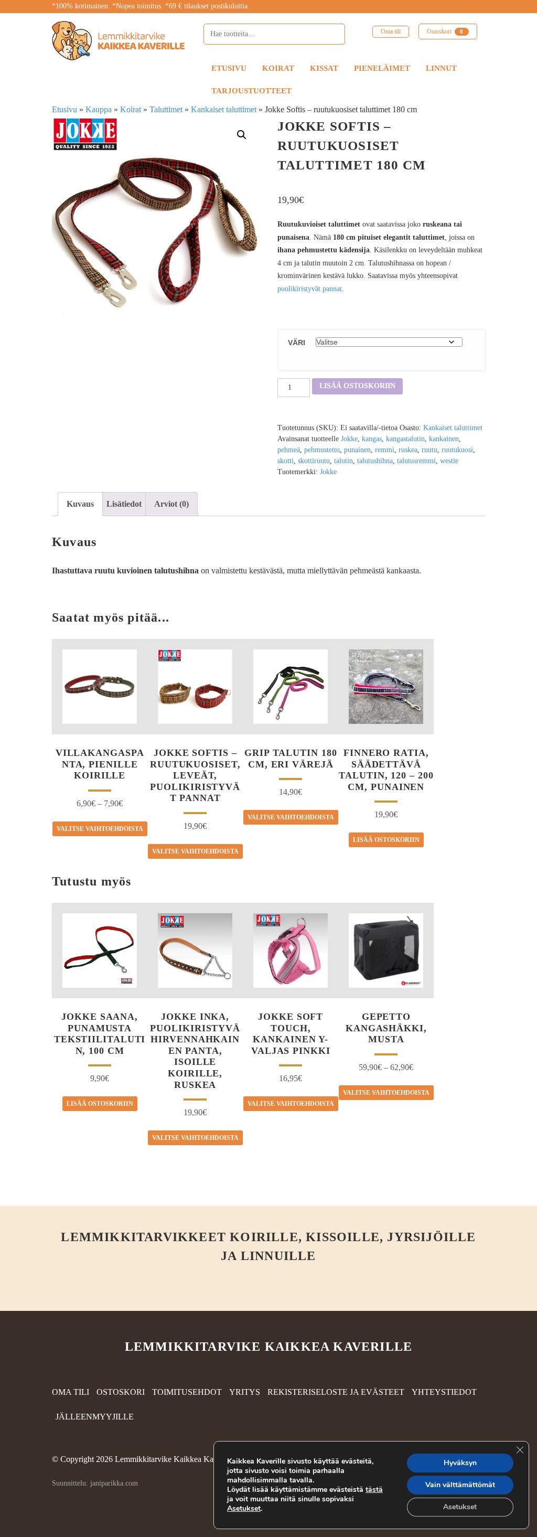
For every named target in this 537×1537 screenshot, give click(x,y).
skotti (285, 461)
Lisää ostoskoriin (357, 386)
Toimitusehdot (187, 1391)
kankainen (444, 439)
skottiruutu (314, 461)
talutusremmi (416, 461)
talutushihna (375, 461)
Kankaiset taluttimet (223, 109)
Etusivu (228, 68)
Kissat (324, 68)
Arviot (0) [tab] (171, 503)
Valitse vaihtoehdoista (100, 828)
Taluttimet (165, 109)
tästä (374, 1490)
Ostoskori (445, 31)
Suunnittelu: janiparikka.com (95, 1483)
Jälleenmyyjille (95, 1416)
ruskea (408, 450)
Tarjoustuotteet (251, 91)
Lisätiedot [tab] (124, 503)
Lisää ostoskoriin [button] (386, 840)
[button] (241, 134)
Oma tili (391, 31)
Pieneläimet (382, 68)
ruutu (429, 450)
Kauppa (98, 109)
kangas (372, 439)
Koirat (278, 68)
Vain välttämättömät (460, 1485)
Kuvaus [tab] (80, 503)
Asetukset (244, 1508)
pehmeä (288, 450)
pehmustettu (322, 450)
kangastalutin (405, 439)
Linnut (441, 68)
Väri (296, 342)
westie (449, 461)
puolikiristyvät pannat (309, 289)
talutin (343, 461)
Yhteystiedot (444, 1391)
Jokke (349, 439)
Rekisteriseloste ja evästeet (335, 1391)
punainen (357, 450)
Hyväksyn (460, 1463)
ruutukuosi (457, 450)
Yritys (244, 1391)
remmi (384, 450)
